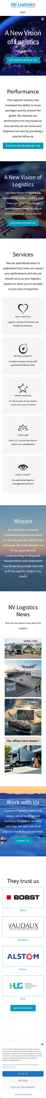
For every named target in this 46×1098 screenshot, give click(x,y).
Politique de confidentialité (23, 1094)
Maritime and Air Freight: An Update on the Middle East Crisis (23, 718)
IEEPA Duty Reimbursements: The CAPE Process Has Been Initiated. (23, 680)
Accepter (23, 1074)
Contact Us (23, 841)
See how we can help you (23, 60)
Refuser (23, 1080)
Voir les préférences (23, 1087)
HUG (23, 998)
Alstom (23, 969)
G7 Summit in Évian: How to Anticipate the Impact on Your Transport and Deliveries (23, 650)
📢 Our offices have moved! (23, 756)
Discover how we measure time (23, 146)
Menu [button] (23, 12)
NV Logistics (23, 4)
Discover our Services (23, 223)
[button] (42, 1044)
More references (23, 1008)
